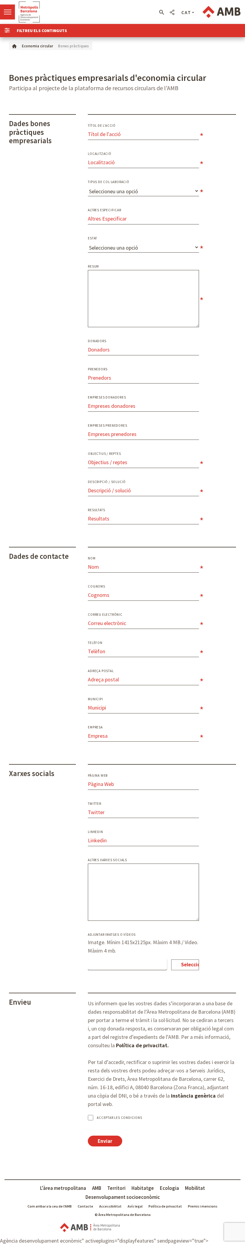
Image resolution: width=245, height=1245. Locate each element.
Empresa (95, 727)
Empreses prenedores (107, 425)
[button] (161, 12)
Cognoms (96, 586)
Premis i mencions (203, 1206)
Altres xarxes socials (107, 860)
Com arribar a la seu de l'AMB (49, 1206)
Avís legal (135, 1206)
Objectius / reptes (104, 453)
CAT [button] (186, 12)
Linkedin (95, 832)
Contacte (85, 1206)
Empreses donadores (107, 397)
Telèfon (95, 643)
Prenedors (97, 369)
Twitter (94, 803)
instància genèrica (193, 1095)
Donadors (97, 341)
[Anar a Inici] (14, 45)
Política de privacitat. (142, 1045)
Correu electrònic (105, 614)
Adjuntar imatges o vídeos (112, 934)
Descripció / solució (107, 482)
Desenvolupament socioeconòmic (122, 1197)
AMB (96, 1188)
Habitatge (142, 1188)
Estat (92, 238)
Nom (91, 558)
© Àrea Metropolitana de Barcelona (123, 1214)
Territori (116, 1188)
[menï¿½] (7, 11)
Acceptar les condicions (119, 1118)
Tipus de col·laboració (108, 182)
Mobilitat (195, 1188)
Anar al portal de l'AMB (222, 12)
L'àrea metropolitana (63, 1188)
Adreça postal (101, 671)
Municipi (95, 699)
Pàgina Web (98, 775)
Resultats (96, 510)
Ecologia (169, 1188)
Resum (93, 266)
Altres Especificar (104, 210)
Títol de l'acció (102, 125)
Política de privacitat (165, 1206)
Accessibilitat (110, 1206)
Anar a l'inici (29, 11)
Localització (99, 154)
